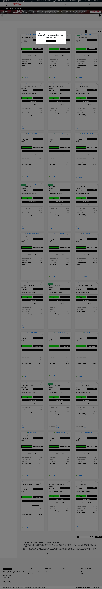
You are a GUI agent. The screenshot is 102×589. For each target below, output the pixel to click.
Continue (51, 40)
